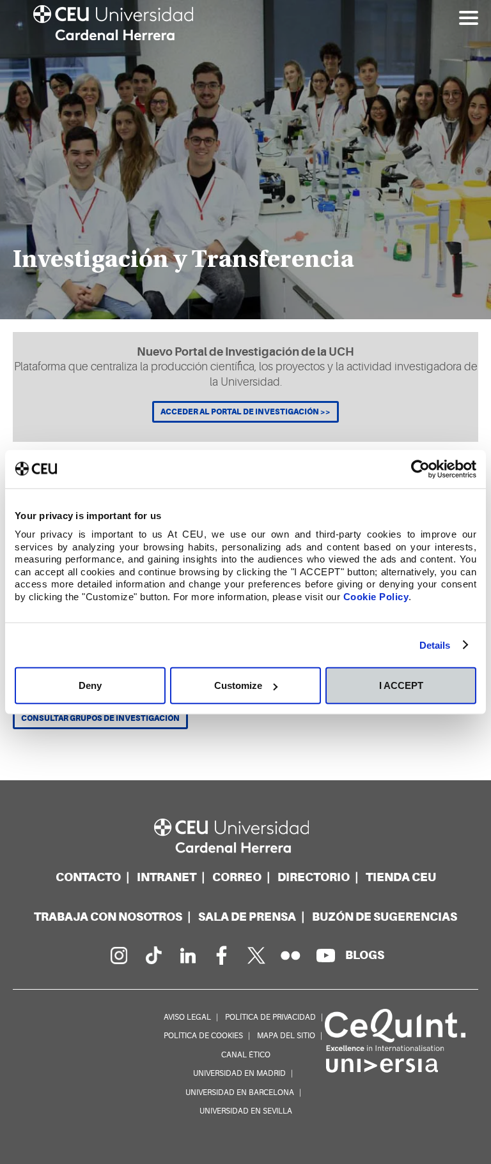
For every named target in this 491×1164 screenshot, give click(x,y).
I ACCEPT (401, 685)
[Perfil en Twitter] (256, 955)
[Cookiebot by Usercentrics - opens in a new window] (420, 468)
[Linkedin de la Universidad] (187, 955)
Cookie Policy (376, 596)
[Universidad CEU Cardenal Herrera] (245, 836)
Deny (90, 685)
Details (435, 644)
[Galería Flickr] (291, 955)
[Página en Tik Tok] (153, 955)
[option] (245, 159)
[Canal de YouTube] (325, 955)
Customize (238, 685)
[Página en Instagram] (118, 955)
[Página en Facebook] (222, 955)
